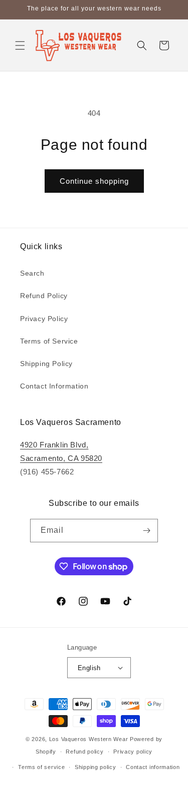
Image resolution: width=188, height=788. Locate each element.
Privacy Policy (44, 319)
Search (32, 273)
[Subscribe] (146, 530)
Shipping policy (95, 767)
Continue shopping (94, 181)
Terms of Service (49, 341)
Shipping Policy (46, 364)
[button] (20, 45)
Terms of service (41, 767)
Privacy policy (132, 752)
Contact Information (54, 386)
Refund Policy (44, 296)
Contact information (152, 767)
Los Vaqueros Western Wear (88, 739)
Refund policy (84, 752)
